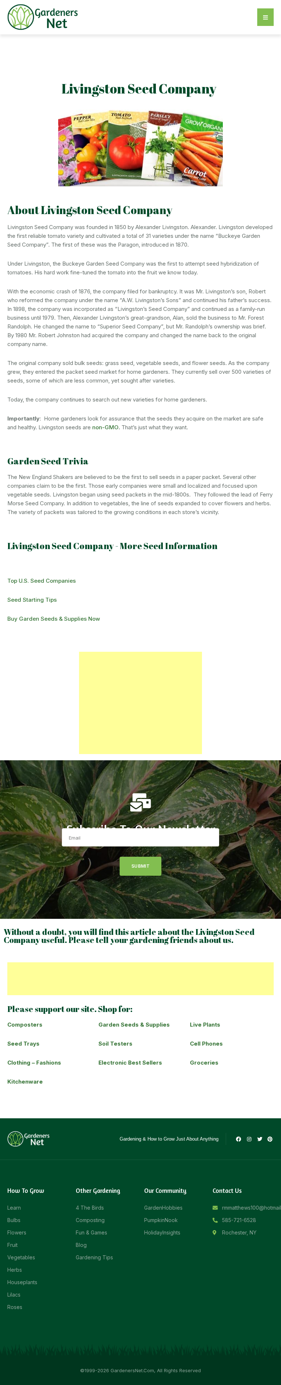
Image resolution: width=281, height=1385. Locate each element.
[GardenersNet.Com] (43, 16)
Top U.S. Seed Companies (41, 580)
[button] (265, 17)
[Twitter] (259, 1139)
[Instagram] (249, 1139)
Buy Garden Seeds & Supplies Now (53, 618)
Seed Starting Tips (32, 599)
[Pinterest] (270, 1139)
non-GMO (105, 427)
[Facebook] (239, 1139)
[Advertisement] (140, 703)
